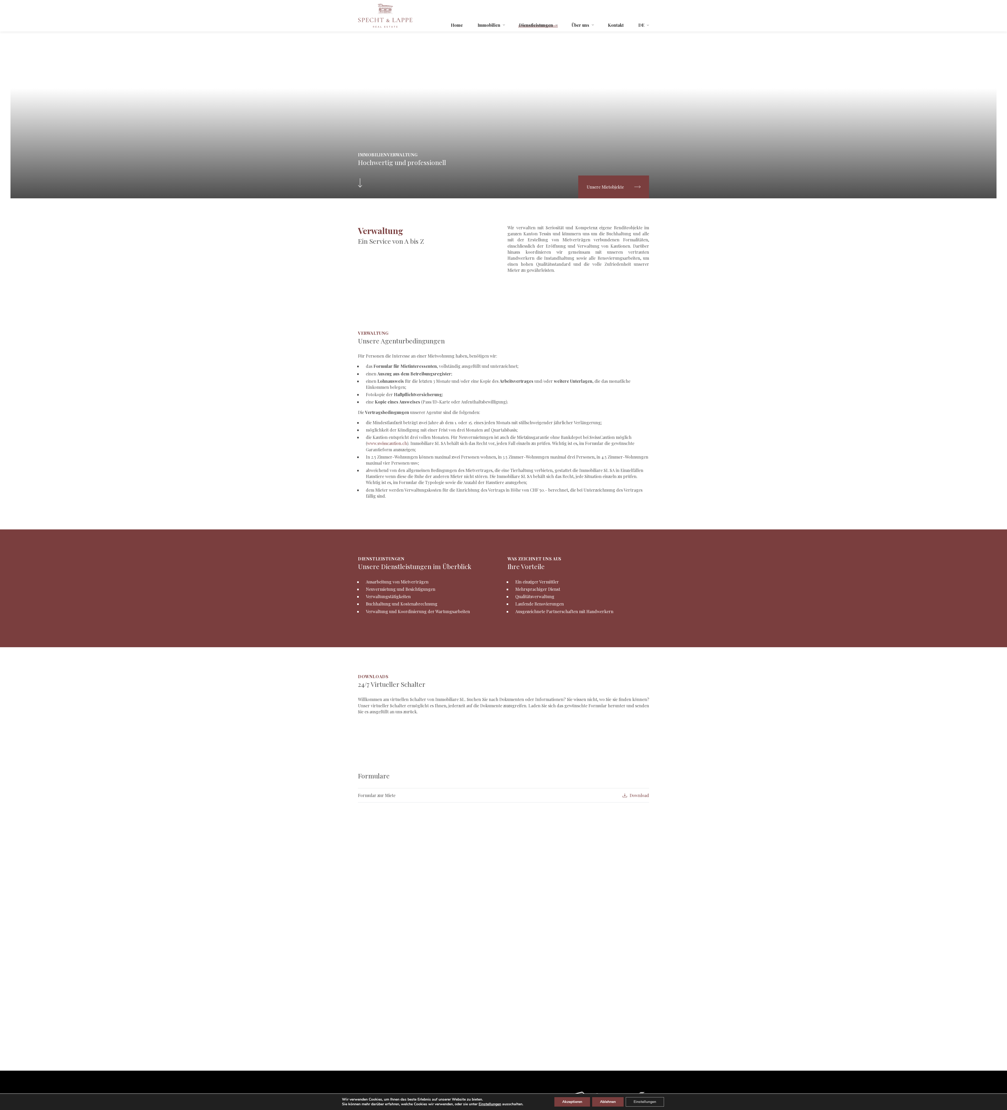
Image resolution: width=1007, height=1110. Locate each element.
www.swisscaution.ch (387, 443)
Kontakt (616, 25)
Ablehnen (608, 1101)
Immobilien (489, 25)
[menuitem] (643, 25)
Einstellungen (490, 1104)
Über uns (580, 25)
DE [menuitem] (641, 25)
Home (457, 25)
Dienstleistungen (536, 25)
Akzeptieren (572, 1101)
